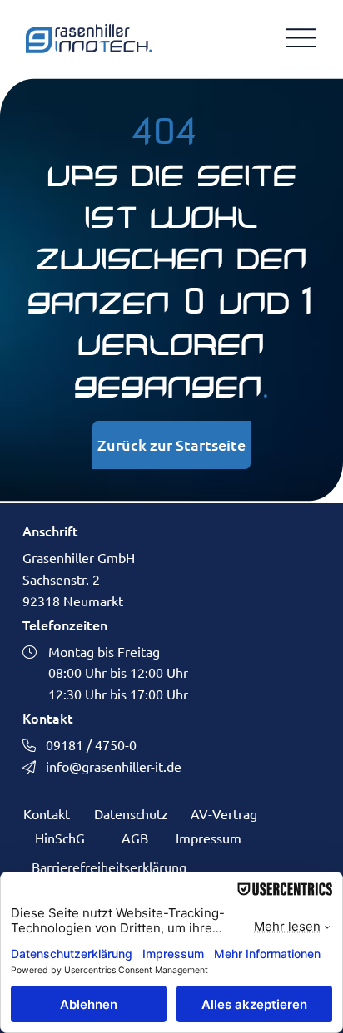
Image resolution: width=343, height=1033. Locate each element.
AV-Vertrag (224, 813)
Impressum (208, 837)
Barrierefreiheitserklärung (109, 866)
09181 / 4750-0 (91, 744)
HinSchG (60, 837)
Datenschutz (131, 813)
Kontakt (46, 813)
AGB (135, 837)
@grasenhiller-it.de (125, 766)
